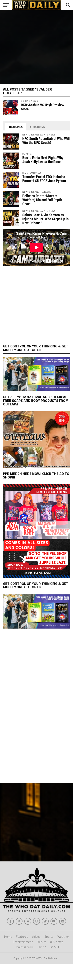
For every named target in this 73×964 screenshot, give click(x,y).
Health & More (24, 947)
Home (8, 936)
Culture (41, 942)
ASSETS (55, 947)
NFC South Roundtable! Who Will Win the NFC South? (46, 140)
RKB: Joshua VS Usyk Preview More (42, 107)
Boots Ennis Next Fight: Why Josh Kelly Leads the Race (42, 160)
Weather (63, 936)
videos (36, 936)
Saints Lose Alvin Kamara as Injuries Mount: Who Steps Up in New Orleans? (45, 219)
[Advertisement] (36, 47)
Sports (49, 936)
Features (22, 936)
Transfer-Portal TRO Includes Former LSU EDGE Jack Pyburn (44, 179)
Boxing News (29, 101)
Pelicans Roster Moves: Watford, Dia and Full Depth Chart (42, 200)
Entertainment (23, 942)
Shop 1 (42, 947)
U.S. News (56, 942)
